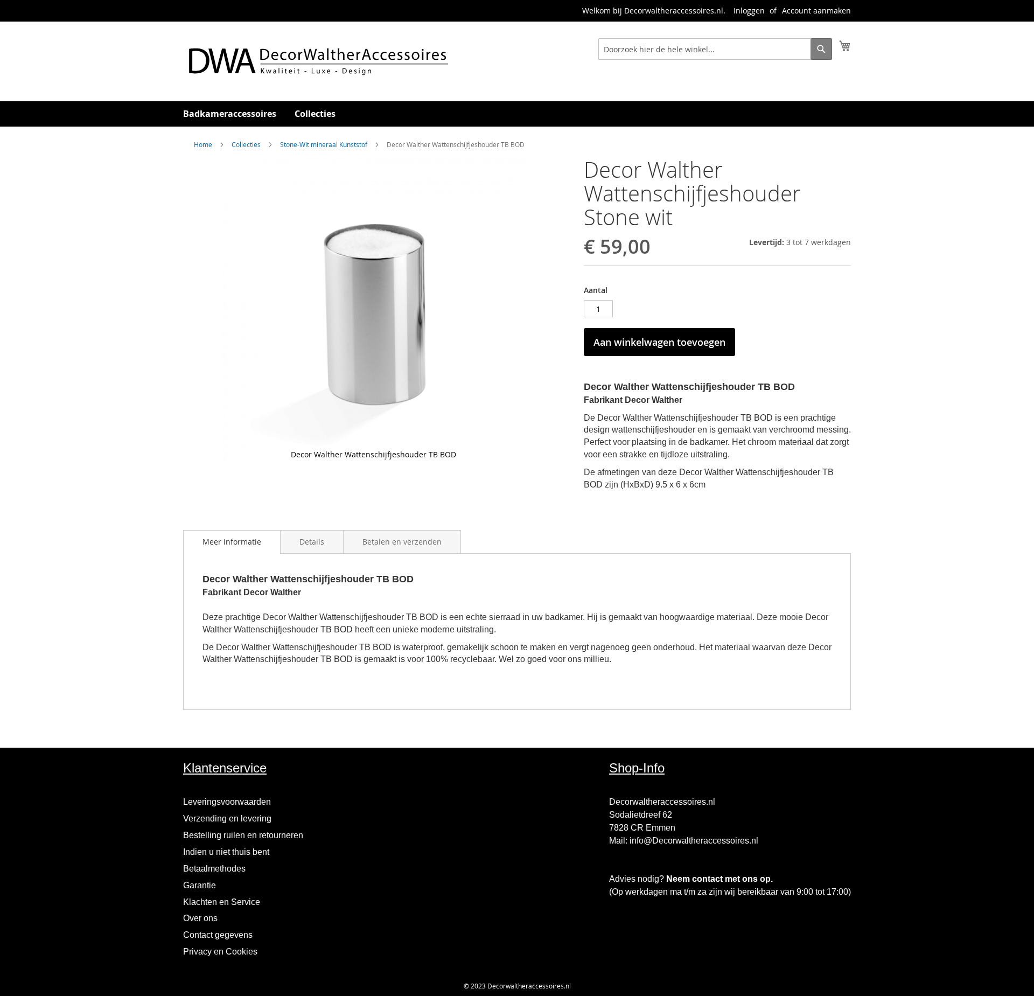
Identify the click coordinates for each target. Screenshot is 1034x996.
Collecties (246, 144)
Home (203, 144)
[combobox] (715, 49)
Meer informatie (231, 542)
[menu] (517, 114)
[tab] (232, 542)
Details (311, 542)
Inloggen (749, 10)
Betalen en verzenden (402, 542)
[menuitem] (230, 114)
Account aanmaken (816, 10)
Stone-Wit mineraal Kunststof (323, 144)
